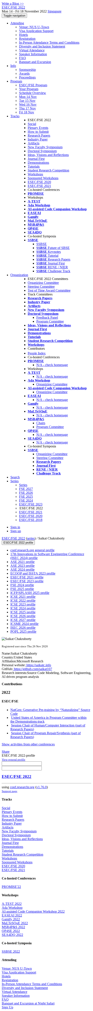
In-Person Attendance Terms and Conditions (49, 42)
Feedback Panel (47, 317)
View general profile (13, 759)
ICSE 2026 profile (22, 616)
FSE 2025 (26, 496)
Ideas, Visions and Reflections (48, 155)
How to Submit (38, 131)
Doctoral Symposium (42, 151)
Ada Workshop (12, 907)
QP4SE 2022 (11, 931)
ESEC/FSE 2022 (13, 538)
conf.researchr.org (22, 787)
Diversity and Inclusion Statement (42, 46)
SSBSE (41, 244)
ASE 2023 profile (22, 565)
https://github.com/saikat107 (32, 669)
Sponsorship (27, 69)
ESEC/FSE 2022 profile (18, 542)
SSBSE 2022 (11, 951)
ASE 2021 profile (22, 562)
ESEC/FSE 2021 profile (26, 577)
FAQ (22, 58)
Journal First (36, 159)
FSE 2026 (26, 493)
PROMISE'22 (11, 887)
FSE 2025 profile (22, 589)
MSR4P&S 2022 (13, 927)
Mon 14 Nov (28, 97)
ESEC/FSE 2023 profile (26, 581)
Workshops (35, 174)
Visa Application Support (36, 31)
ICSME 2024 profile (24, 624)
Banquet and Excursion (35, 62)
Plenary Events (38, 128)
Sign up (15, 531)
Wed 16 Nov (28, 104)
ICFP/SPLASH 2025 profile (29, 593)
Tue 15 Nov (27, 100)
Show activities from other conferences (28, 744)
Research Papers (39, 135)
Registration (27, 38)
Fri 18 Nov (26, 112)
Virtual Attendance (32, 50)
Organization (19, 275)
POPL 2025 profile (23, 631)
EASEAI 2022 (12, 915)
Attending (17, 23)
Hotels (23, 35)
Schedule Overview (32, 93)
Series (23, 485)
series (31, 538)
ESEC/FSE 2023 (30, 504)
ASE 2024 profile (22, 569)
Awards (24, 73)
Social (32, 124)
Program (16, 81)
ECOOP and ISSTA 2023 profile (32, 573)
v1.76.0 (41, 787)
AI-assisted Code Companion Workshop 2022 (33, 911)
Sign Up (7, 1007)
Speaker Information (33, 54)
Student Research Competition (48, 170)
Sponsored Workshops (43, 178)
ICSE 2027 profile (22, 620)
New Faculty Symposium (45, 147)
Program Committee (50, 321)
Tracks (14, 116)
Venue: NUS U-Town (34, 27)
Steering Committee (41, 286)
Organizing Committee (43, 282)
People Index (37, 353)
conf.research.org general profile (32, 550)
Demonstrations (38, 162)
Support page (9, 791)
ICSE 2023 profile (22, 604)
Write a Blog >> (13, 3)
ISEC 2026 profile (22, 627)
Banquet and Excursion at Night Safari (28, 1003)
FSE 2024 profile (22, 585)
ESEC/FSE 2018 (30, 520)
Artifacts (33, 143)
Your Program (28, 89)
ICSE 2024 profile (22, 608)
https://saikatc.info (38, 665)
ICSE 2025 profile (22, 612)
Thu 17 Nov (27, 108)
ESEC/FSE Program (33, 85)
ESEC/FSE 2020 (39, 182)
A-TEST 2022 (12, 904)
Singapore (54, 11)
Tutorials (34, 166)
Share (6, 751)
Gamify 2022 (11, 919)
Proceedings (27, 77)
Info (13, 66)
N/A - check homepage (52, 365)
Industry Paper (38, 139)
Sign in (15, 527)
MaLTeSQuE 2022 (15, 923)
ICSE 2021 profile (22, 596)
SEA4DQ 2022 (12, 935)
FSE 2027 (26, 489)
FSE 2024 (26, 500)
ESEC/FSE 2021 (39, 186)
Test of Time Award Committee (49, 290)
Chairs (40, 423)
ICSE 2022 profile (22, 600)
